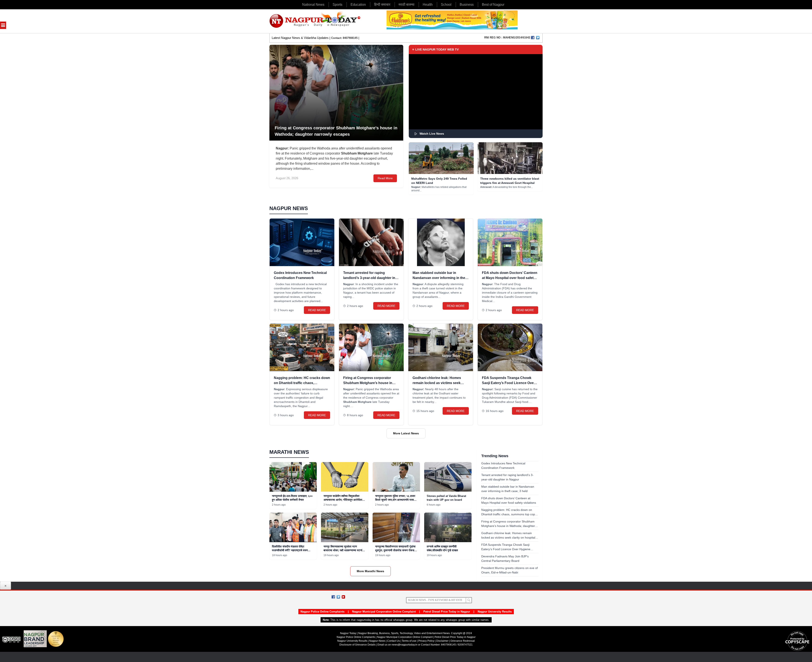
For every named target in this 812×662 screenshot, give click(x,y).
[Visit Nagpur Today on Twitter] (537, 37)
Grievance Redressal (462, 640)
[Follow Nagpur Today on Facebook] (333, 597)
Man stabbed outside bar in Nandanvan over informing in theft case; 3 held (440, 278)
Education (358, 4)
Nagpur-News (377, 640)
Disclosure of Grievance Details (357, 644)
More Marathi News (370, 571)
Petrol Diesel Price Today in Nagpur (446, 611)
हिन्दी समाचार (382, 4)
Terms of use (409, 640)
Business (467, 4)
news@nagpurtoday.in (404, 644)
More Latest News (406, 433)
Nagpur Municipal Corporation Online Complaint (384, 611)
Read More (385, 178)
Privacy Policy (426, 640)
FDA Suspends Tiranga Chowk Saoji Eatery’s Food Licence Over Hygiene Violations (508, 383)
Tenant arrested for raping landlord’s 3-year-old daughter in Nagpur (369, 278)
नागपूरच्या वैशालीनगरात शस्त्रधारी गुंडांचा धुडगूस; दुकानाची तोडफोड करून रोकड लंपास (395, 550)
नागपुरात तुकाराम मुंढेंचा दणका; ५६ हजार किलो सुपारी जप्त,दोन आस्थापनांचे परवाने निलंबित (395, 499)
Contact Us (393, 640)
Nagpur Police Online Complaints (322, 611)
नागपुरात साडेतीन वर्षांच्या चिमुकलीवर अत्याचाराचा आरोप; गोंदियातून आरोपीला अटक (343, 499)
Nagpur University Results (495, 611)
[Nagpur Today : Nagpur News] (315, 21)
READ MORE (317, 310)
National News (313, 4)
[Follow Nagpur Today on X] (338, 597)
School (446, 4)
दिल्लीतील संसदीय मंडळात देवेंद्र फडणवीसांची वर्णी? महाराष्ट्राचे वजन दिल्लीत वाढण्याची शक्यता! (290, 550)
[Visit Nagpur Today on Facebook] (532, 37)
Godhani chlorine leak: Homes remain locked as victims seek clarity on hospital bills (437, 383)
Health (428, 4)
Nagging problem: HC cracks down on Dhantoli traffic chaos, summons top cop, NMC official (302, 383)
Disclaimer (442, 640)
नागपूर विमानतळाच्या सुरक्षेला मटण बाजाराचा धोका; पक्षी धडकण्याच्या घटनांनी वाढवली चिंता (344, 550)
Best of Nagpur (493, 4)
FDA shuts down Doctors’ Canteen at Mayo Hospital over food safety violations (509, 278)
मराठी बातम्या (406, 4)
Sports (337, 4)
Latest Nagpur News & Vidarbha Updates (300, 38)
